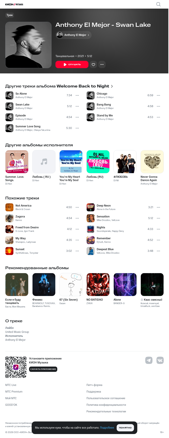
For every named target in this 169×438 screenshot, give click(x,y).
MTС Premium (13, 392)
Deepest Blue (105, 249)
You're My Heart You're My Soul (69, 178)
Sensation (103, 217)
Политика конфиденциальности (106, 405)
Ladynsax (31, 242)
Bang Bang (104, 105)
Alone (117, 299)
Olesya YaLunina (42, 130)
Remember (104, 238)
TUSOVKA (50, 303)
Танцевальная (64, 56)
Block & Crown (23, 209)
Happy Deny (118, 231)
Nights (101, 227)
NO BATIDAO (94, 299)
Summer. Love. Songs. (14, 178)
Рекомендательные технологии (106, 412)
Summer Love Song (28, 126)
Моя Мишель (18, 306)
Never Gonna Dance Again (149, 178)
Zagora (20, 217)
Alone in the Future (106, 209)
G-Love (19, 231)
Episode (21, 116)
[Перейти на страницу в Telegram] (148, 360)
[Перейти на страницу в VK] (160, 360)
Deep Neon (104, 206)
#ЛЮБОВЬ (121, 177)
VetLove (115, 220)
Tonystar (34, 253)
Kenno (19, 220)
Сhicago (102, 94)
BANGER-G (119, 303)
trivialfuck (145, 306)
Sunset (20, 249)
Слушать (74, 64)
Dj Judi (100, 242)
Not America (24, 206)
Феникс (37, 299)
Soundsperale (104, 231)
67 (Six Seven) (68, 299)
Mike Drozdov (103, 220)
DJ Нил (8, 184)
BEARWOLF (38, 303)
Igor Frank (29, 231)
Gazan (62, 303)
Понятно (125, 427)
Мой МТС (11, 398)
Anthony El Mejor (24, 97)
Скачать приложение (43, 369)
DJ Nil (116, 180)
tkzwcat (144, 303)
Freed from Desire (27, 227)
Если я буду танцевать (13, 301)
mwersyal (154, 303)
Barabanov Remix (41, 306)
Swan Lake (22, 105)
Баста (8, 306)
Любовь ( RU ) (41, 177)
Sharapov (20, 242)
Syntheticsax (22, 253)
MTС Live (10, 385)
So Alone (21, 94)
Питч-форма (94, 385)
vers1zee (155, 306)
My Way (21, 238)
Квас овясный (153, 299)
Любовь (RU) (94, 177)
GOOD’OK (11, 405)
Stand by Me (105, 116)
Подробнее (107, 428)
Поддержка (93, 392)
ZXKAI (89, 303)
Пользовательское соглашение (105, 398)
